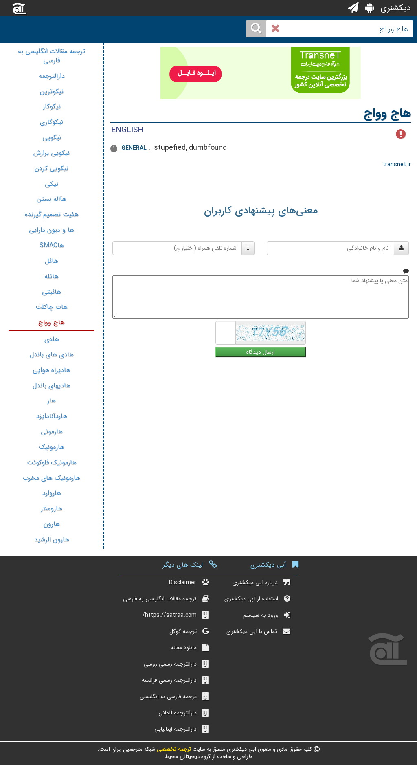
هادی (51, 339)
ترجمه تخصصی (173, 749)
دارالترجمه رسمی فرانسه (169, 680)
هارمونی (52, 431)
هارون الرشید (51, 539)
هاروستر (51, 508)
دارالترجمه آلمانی (177, 712)
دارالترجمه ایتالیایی (175, 729)
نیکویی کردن (51, 168)
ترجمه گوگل (183, 631)
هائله (51, 276)
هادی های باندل (52, 355)
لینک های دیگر (183, 565)
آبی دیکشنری (268, 565)
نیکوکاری (51, 122)
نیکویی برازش (51, 153)
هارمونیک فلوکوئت (52, 462)
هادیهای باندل (51, 385)
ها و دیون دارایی (51, 230)
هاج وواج (51, 322)
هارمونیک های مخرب (51, 478)
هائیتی (51, 292)
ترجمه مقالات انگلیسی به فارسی (51, 56)
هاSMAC (52, 245)
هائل (51, 261)
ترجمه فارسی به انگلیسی (168, 696)
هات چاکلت (51, 307)
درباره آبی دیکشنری (255, 582)
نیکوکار (52, 106)
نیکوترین (52, 91)
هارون (52, 524)
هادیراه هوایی (51, 370)
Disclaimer (182, 582)
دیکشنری (394, 8)
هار (51, 401)
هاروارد (51, 493)
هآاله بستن (51, 199)
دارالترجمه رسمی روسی (170, 663)
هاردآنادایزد (51, 416)
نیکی (51, 184)
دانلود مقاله (184, 647)
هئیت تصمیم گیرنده (52, 214)
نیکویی (51, 137)
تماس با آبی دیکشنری (251, 631)
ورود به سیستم (260, 615)
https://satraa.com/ (170, 615)
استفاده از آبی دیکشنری (251, 598)
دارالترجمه (52, 76)
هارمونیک (51, 447)
